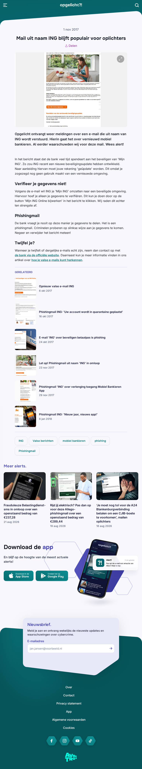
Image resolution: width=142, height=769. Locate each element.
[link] (71, 5)
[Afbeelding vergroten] (120, 59)
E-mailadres (35, 641)
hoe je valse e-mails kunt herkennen (56, 260)
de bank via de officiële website (37, 255)
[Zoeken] (137, 5)
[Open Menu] (5, 5)
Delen (73, 46)
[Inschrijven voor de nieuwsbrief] (111, 648)
